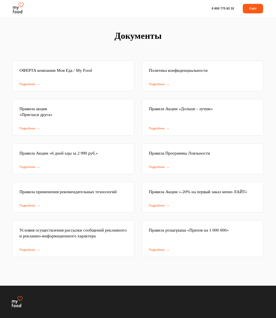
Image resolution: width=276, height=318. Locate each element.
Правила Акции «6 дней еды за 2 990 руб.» (58, 153)
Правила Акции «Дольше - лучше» (181, 108)
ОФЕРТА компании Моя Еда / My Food (55, 70)
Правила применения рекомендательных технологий (68, 191)
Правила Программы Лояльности (179, 153)
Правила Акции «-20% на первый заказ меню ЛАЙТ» (198, 191)
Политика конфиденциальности (178, 70)
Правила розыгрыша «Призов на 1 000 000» (189, 230)
